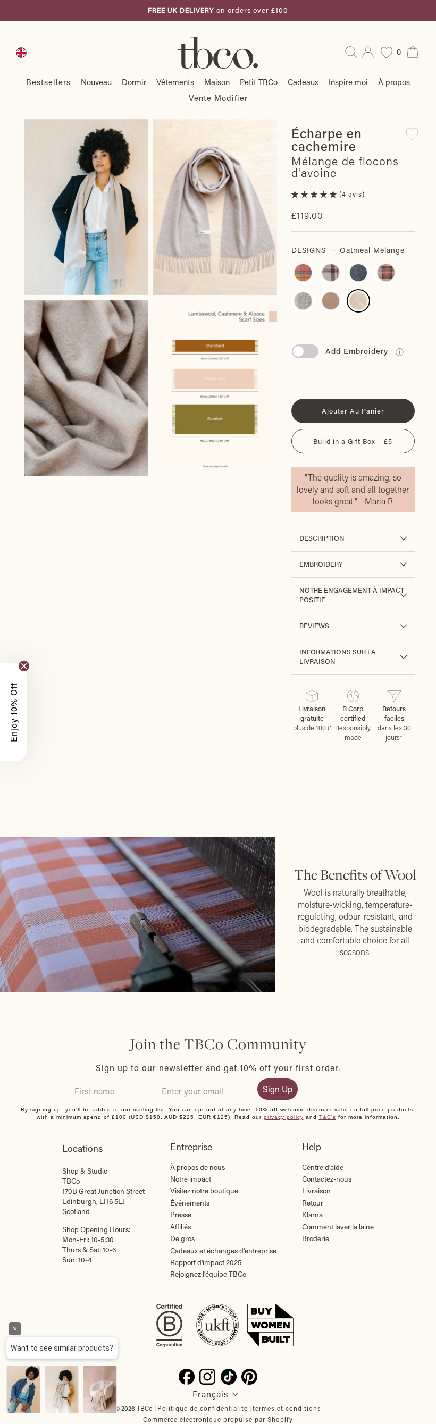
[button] (315, 194)
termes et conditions (287, 1408)
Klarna (312, 1214)
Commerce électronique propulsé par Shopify (218, 1419)
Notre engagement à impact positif (351, 595)
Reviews (314, 625)
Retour (312, 1203)
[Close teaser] (24, 666)
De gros (182, 1238)
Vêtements (175, 82)
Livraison (316, 1190)
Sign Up (277, 1088)
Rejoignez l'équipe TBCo (208, 1274)
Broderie (315, 1238)
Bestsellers (48, 82)
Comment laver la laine (338, 1227)
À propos (394, 82)
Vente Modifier (218, 97)
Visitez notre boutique (204, 1190)
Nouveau (96, 82)
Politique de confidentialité (202, 1408)
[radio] (303, 272)
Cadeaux (303, 82)
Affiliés (180, 1227)
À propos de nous (197, 1167)
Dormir (134, 82)
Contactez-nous (326, 1179)
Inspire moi (348, 82)
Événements (189, 1203)
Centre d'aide (322, 1167)
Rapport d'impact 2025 (205, 1262)
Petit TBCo (259, 82)
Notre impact (190, 1179)
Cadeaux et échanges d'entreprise (223, 1251)
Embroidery (321, 564)
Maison (217, 82)
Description (322, 538)
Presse (180, 1214)
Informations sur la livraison (337, 656)
